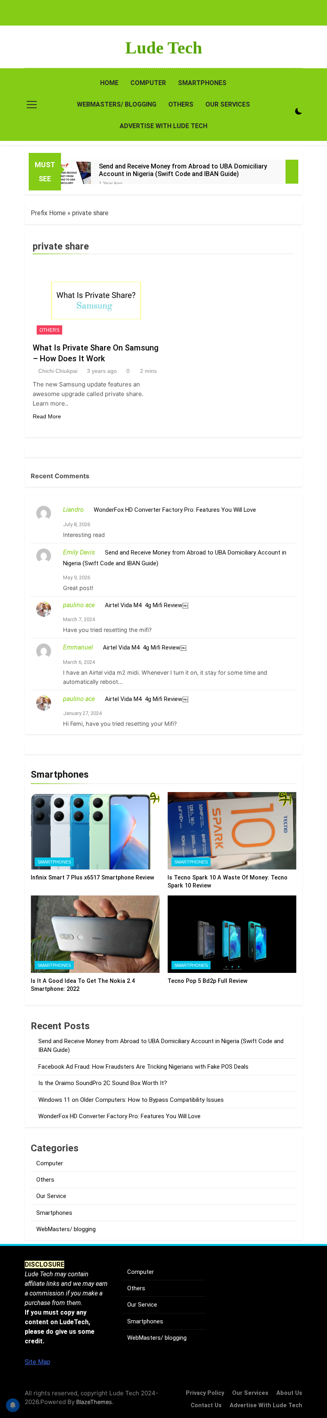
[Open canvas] (32, 104)
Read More (47, 416)
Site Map (37, 1362)
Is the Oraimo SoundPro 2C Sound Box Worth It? (102, 1083)
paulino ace (79, 605)
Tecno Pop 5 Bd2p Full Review (207, 981)
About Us (289, 1393)
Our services (250, 1393)
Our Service (51, 1196)
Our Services (227, 104)
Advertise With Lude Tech (163, 126)
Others (180, 104)
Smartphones (202, 83)
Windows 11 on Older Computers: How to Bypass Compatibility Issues (131, 1099)
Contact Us (206, 1405)
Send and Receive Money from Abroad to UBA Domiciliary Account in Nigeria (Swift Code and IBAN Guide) (183, 170)
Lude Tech (163, 47)
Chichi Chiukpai (57, 371)
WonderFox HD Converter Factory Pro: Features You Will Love (175, 509)
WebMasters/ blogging (116, 104)
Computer (148, 83)
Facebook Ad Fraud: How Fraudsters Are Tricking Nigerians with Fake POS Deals (143, 1066)
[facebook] (29, 48)
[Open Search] (297, 98)
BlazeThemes (94, 1401)
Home (109, 83)
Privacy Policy (205, 1393)
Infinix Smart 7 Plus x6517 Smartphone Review (92, 877)
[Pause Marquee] (292, 172)
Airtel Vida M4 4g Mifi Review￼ (146, 605)
